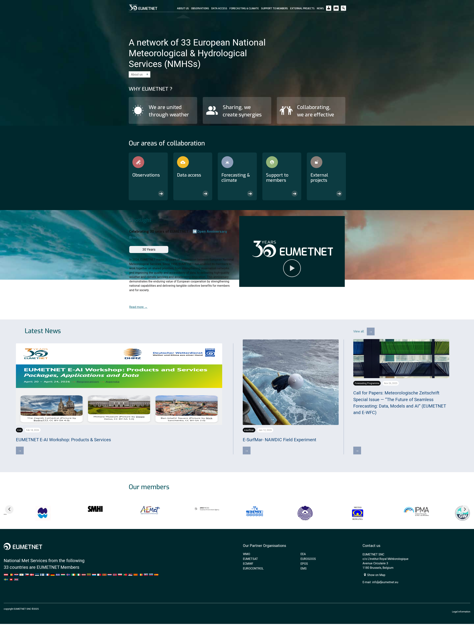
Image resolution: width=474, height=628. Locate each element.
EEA (303, 554)
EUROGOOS (308, 559)
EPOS (304, 563)
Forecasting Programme (367, 383)
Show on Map (375, 575)
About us (137, 74)
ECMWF (248, 563)
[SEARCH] (343, 6)
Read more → (138, 307)
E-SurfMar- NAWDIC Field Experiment (279, 440)
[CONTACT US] (336, 6)
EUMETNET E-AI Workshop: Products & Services (63, 440)
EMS (304, 568)
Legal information (461, 611)
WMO (246, 554)
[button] (292, 251)
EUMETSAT (250, 559)
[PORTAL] (328, 6)
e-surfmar (249, 430)
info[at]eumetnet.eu (385, 582)
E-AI (19, 430)
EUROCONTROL (253, 568)
